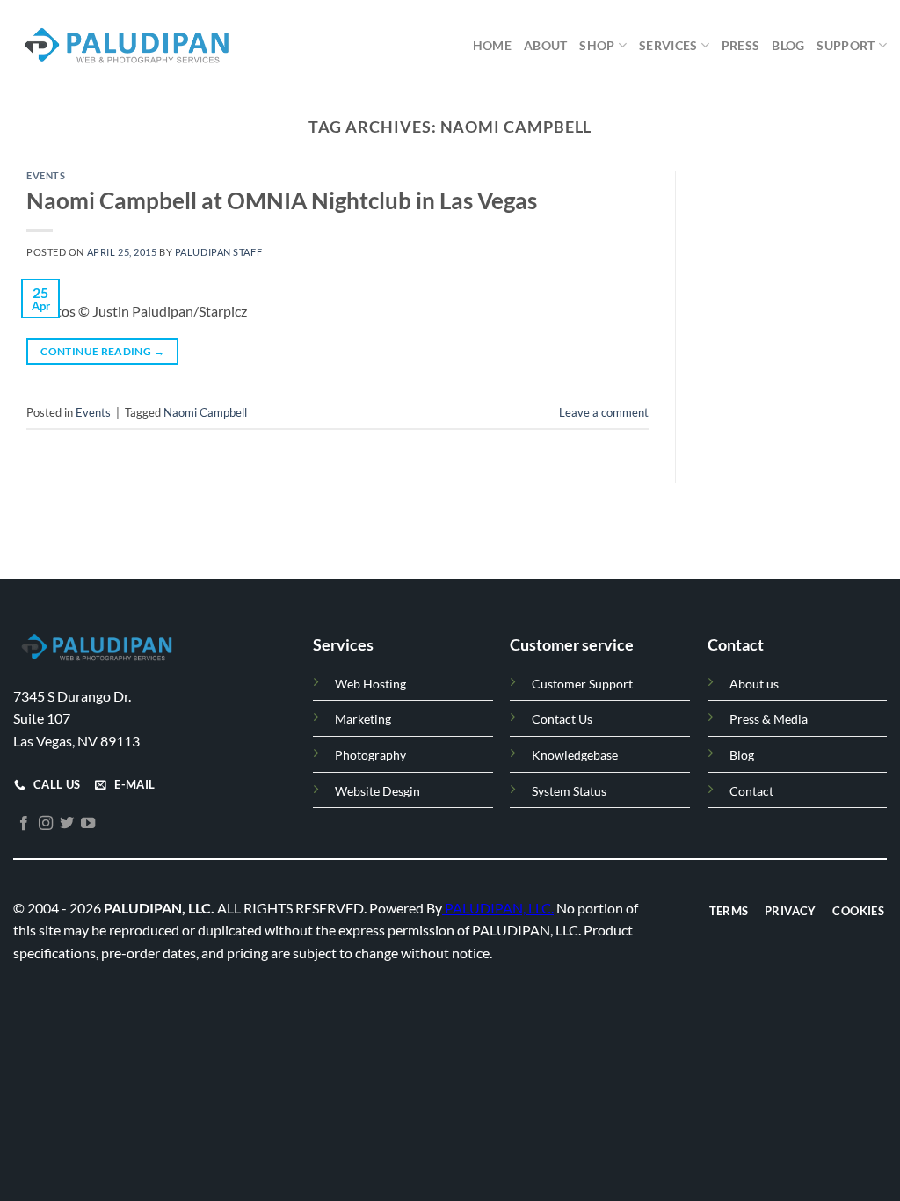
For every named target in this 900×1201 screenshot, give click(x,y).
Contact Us (562, 718)
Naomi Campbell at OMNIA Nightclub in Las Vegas (281, 200)
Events (45, 175)
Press (740, 45)
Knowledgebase (575, 754)
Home (492, 45)
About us (754, 683)
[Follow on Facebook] (24, 823)
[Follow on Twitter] (67, 823)
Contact (751, 789)
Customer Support (582, 683)
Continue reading (102, 351)
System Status (569, 789)
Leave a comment (604, 412)
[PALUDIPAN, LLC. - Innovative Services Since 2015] (124, 45)
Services (668, 45)
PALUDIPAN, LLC (498, 907)
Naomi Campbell (205, 412)
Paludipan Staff (218, 252)
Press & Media (768, 718)
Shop (596, 45)
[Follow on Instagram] (46, 823)
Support (846, 45)
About (545, 45)
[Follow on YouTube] (88, 823)
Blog (788, 45)
